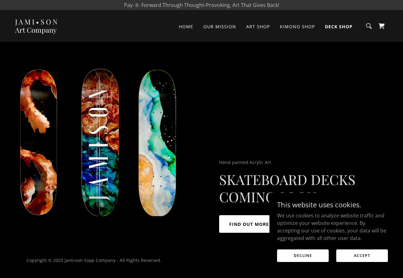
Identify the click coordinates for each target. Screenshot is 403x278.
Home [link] (186, 27)
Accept (362, 255)
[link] (36, 30)
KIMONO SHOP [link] (297, 27)
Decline (303, 255)
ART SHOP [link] (258, 27)
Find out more (249, 224)
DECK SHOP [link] (339, 27)
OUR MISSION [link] (219, 27)
